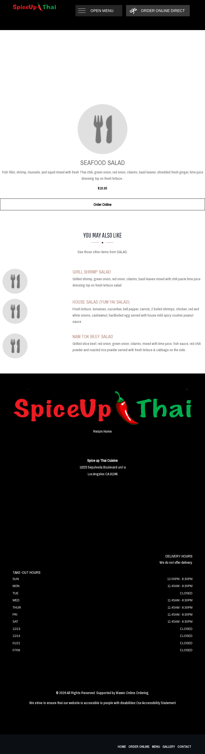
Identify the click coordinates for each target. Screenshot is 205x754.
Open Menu (102, 11)
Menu (156, 746)
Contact (184, 746)
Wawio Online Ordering (132, 692)
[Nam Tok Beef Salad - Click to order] (16, 345)
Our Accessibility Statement (156, 702)
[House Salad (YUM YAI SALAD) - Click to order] (16, 311)
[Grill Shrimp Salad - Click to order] (16, 281)
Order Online (103, 204)
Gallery (168, 746)
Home (122, 746)
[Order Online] (102, 129)
